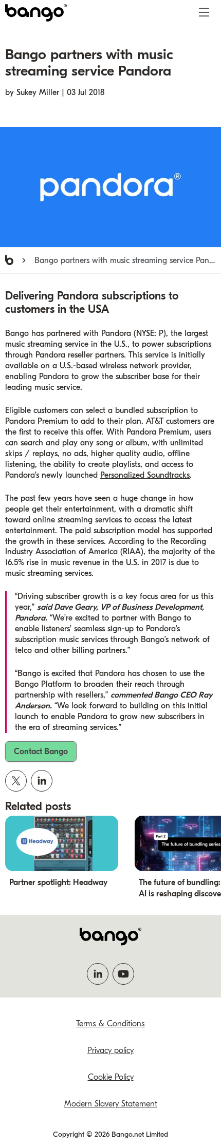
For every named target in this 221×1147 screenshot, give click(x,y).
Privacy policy (110, 1050)
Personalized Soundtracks (145, 475)
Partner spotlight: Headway (58, 882)
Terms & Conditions (110, 1023)
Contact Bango (41, 751)
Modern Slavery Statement (110, 1103)
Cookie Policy (111, 1077)
